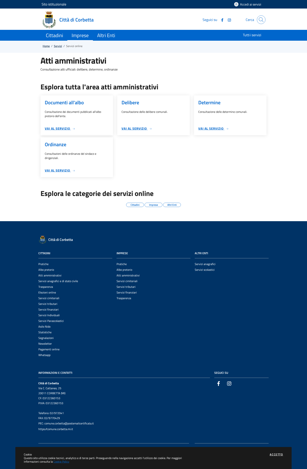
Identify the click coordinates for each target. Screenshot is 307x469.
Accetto (276, 454)
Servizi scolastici (205, 270)
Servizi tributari (47, 304)
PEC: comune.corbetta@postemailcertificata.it (66, 423)
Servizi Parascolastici (51, 321)
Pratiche (43, 264)
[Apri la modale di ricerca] (261, 19)
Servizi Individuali (49, 315)
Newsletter (45, 343)
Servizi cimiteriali (48, 298)
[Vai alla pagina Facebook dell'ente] (220, 19)
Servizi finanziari (48, 309)
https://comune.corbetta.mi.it (55, 429)
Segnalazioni (46, 338)
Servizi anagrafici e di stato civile (58, 281)
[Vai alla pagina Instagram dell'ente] (227, 19)
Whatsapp (44, 355)
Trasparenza (45, 287)
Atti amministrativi (49, 275)
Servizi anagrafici (205, 264)
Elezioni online (47, 292)
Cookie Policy (61, 461)
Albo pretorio (46, 270)
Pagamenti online (49, 349)
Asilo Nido (44, 326)
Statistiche (45, 332)
